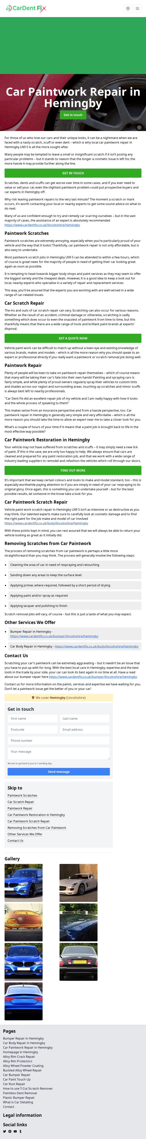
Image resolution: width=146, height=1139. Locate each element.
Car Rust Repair (14, 1084)
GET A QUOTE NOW (73, 338)
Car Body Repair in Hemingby (24, 1043)
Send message (59, 772)
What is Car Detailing (18, 1102)
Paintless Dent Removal (20, 1093)
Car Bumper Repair (16, 1075)
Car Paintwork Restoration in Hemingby (36, 815)
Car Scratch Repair (21, 802)
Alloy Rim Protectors (17, 1061)
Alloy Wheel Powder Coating (23, 1066)
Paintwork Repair (20, 808)
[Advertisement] (73, 45)
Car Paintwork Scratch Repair (29, 821)
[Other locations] (128, 9)
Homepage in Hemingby (20, 1052)
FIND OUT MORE (73, 470)
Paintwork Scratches (22, 795)
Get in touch (73, 115)
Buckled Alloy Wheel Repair (22, 1070)
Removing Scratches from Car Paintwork (37, 828)
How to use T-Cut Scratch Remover (28, 1088)
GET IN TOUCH (73, 173)
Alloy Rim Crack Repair (19, 1057)
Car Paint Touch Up (17, 1079)
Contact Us (15, 840)
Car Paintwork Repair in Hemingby (28, 1047)
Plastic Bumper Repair (19, 1098)
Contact (8, 1107)
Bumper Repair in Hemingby (23, 1038)
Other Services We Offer (25, 834)
